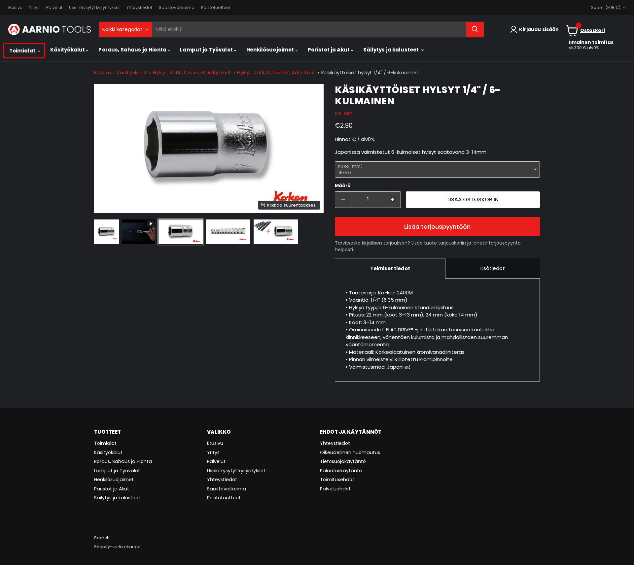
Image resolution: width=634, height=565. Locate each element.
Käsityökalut (68, 49)
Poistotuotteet (215, 7)
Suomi (605, 7)
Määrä (343, 185)
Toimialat (23, 50)
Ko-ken (343, 113)
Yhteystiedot (139, 7)
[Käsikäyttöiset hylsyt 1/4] (106, 232)
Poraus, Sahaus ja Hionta (132, 49)
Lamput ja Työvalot (207, 49)
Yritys (34, 7)
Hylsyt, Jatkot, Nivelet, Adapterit (192, 72)
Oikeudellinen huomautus (350, 452)
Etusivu (15, 7)
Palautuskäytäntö (341, 470)
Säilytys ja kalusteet (391, 49)
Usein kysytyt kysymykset (94, 7)
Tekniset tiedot (390, 268)
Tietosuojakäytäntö (343, 461)
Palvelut (54, 7)
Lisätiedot (492, 268)
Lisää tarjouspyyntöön (437, 226)
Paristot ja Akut (329, 49)
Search (102, 538)
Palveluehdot (335, 488)
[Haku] (475, 29)
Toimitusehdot (337, 479)
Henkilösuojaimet (270, 49)
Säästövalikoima (176, 7)
